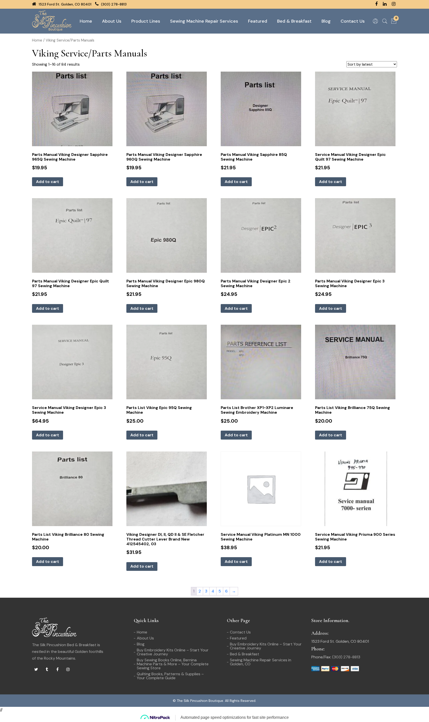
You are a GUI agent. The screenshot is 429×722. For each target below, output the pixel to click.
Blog (326, 21)
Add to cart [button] (47, 181)
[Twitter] (36, 670)
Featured (257, 21)
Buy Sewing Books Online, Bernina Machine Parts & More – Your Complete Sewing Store (173, 664)
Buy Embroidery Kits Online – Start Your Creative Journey (173, 652)
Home (86, 21)
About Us (111, 21)
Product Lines (145, 21)
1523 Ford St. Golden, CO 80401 (64, 4)
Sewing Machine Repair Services (204, 21)
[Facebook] (57, 670)
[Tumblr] (47, 670)
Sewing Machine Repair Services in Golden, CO (260, 662)
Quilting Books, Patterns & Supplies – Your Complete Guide (170, 675)
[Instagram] (68, 670)
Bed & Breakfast (294, 21)
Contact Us (353, 21)
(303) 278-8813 (113, 4)
